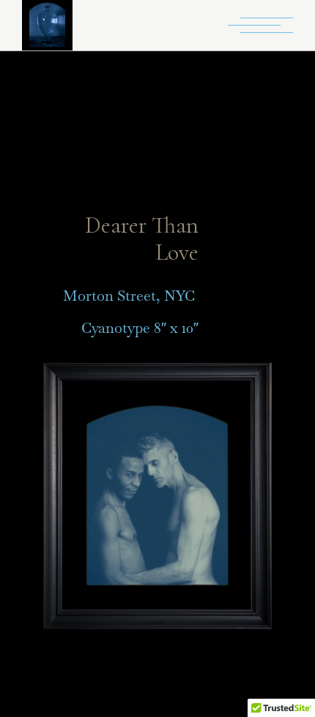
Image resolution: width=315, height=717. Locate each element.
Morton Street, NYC (131, 295)
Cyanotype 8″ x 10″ (140, 327)
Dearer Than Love (142, 238)
